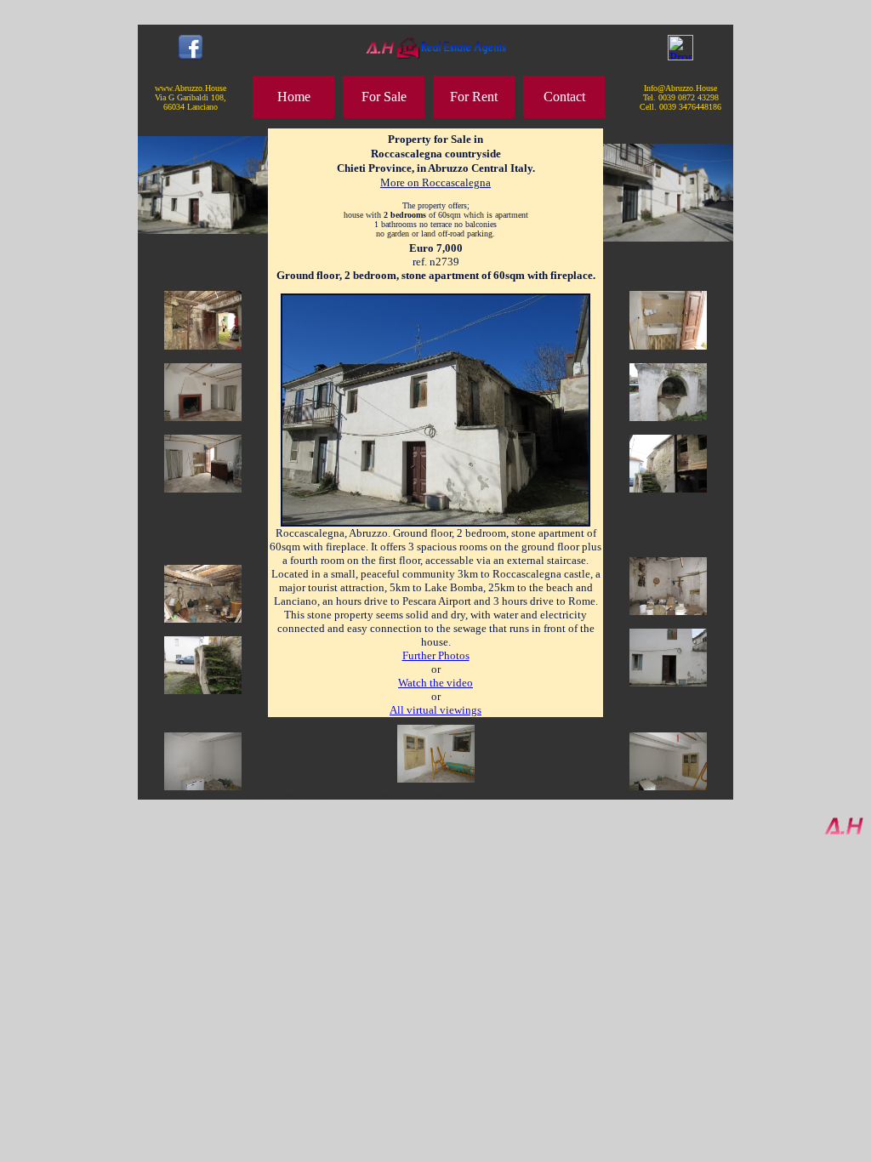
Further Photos (436, 655)
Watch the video (435, 682)
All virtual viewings (435, 709)
